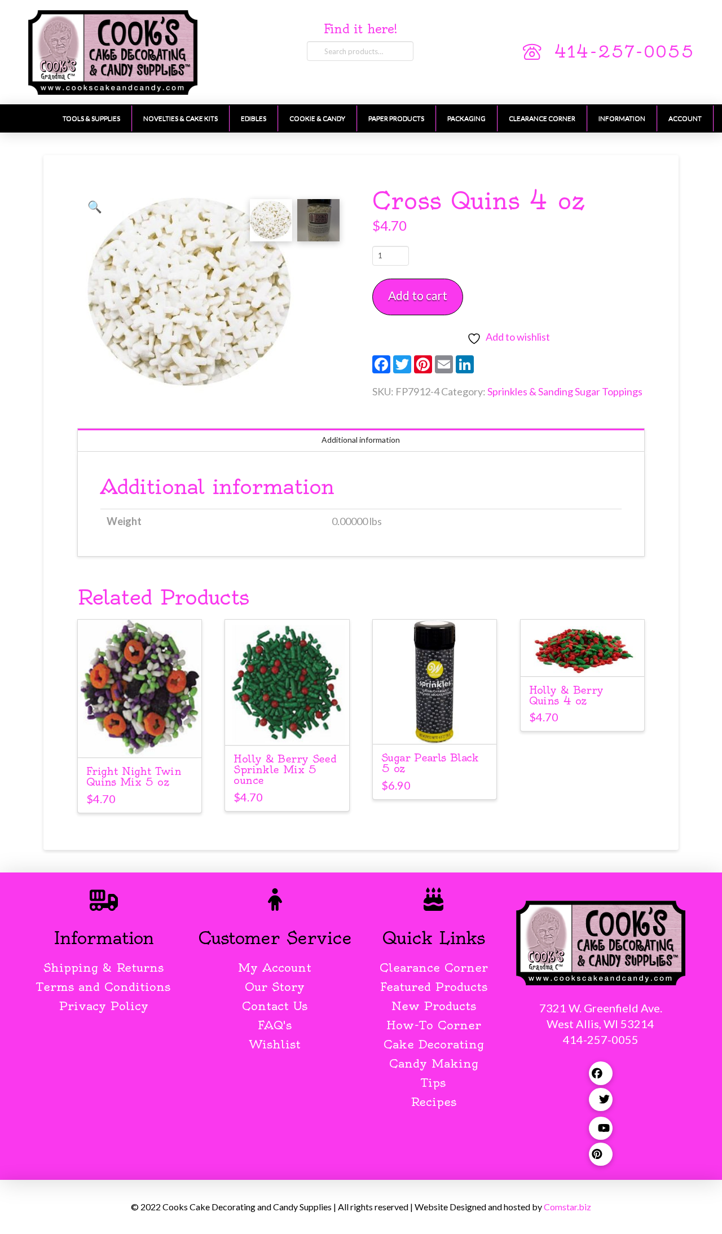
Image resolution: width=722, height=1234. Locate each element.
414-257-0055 (624, 51)
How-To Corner (433, 1025)
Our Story (275, 987)
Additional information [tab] (361, 439)
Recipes (433, 1102)
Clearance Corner (434, 967)
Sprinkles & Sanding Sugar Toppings (564, 391)
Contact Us (274, 1006)
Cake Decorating (434, 1044)
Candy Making (433, 1063)
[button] (94, 206)
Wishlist (275, 1044)
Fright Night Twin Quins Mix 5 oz (133, 776)
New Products (433, 1006)
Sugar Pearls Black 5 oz (430, 763)
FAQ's (275, 1025)
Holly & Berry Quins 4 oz (566, 695)
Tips (433, 1083)
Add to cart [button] (140, 738)
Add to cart (417, 295)
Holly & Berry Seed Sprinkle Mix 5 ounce (285, 769)
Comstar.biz (567, 1206)
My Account (274, 967)
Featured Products (433, 987)
